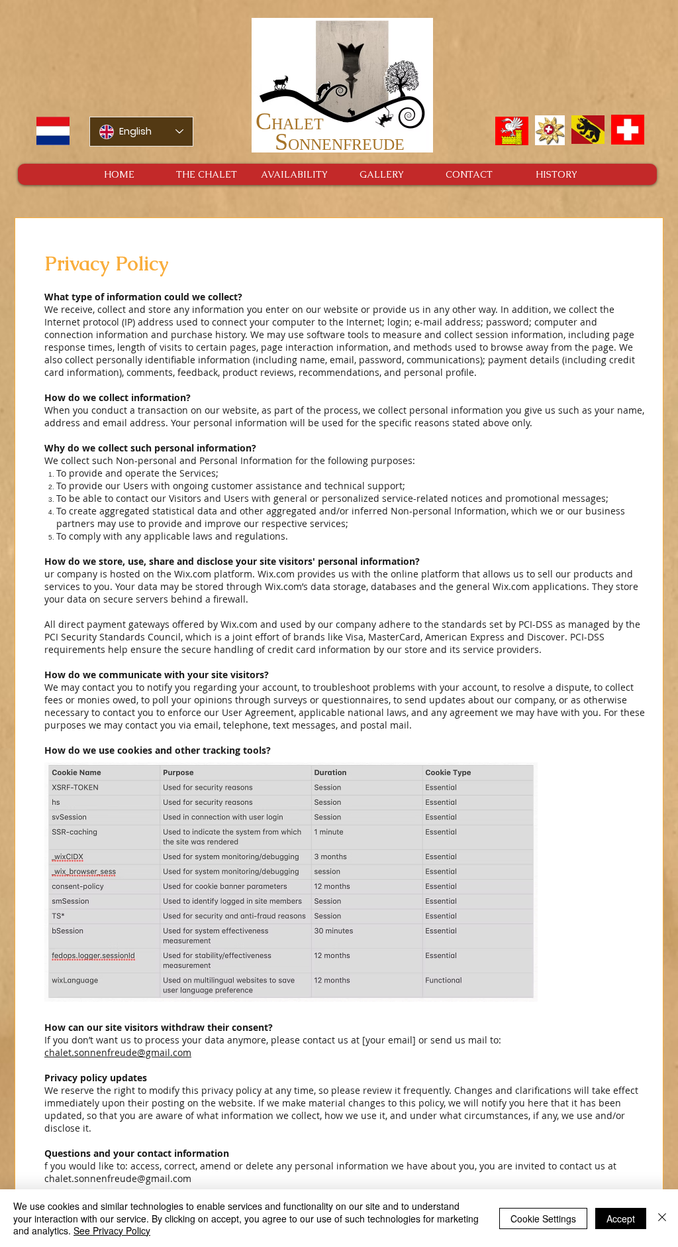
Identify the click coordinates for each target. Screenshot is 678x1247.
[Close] (662, 1218)
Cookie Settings (543, 1218)
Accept (620, 1218)
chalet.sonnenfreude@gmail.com (117, 1052)
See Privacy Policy (111, 1230)
